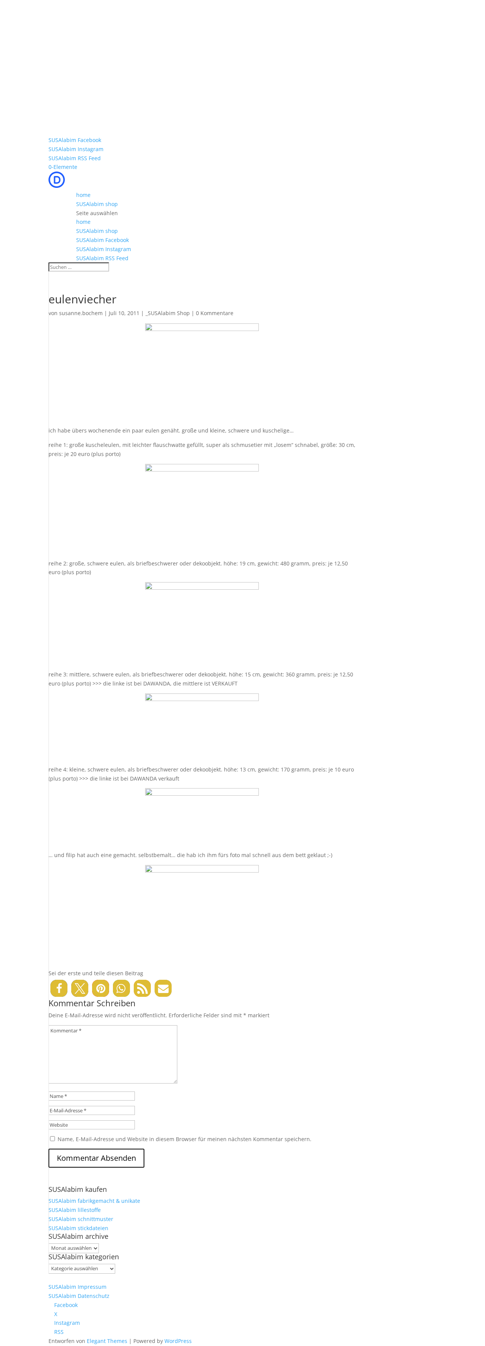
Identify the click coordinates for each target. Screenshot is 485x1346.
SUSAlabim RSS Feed (74, 158)
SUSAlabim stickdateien (78, 1228)
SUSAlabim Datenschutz (79, 1295)
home (83, 194)
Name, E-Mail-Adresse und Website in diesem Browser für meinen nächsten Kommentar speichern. (184, 1139)
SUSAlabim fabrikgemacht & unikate (94, 1200)
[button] (58, 988)
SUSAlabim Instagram (75, 149)
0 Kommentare (214, 313)
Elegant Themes (107, 1340)
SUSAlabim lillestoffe (74, 1209)
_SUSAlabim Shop (168, 313)
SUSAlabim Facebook (74, 140)
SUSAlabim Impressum (77, 1286)
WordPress (178, 1340)
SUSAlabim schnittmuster (80, 1219)
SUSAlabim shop (97, 204)
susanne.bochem (81, 313)
